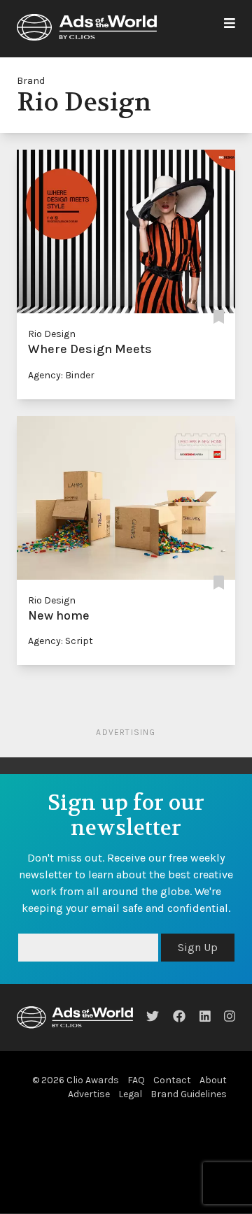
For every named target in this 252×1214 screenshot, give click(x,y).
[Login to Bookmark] (219, 317)
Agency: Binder (61, 375)
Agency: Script (60, 641)
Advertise (89, 1128)
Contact (172, 1114)
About (213, 1114)
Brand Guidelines (188, 1128)
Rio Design (52, 334)
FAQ (136, 1114)
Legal (130, 1128)
